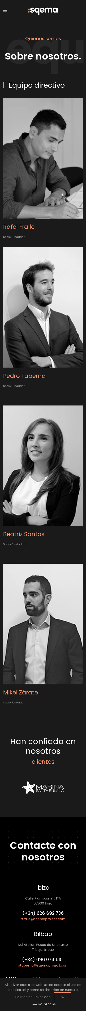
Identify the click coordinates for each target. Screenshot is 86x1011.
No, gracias (47, 1004)
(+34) (43, 959)
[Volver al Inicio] (43, 10)
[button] (5, 10)
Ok (62, 997)
